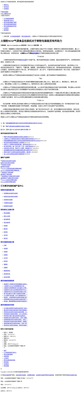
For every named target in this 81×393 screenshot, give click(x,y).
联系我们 (6, 30)
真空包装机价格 (72, 375)
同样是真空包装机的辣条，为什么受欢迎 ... (16, 314)
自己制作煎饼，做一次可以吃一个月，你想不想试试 (18, 146)
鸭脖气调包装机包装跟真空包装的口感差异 (18, 126)
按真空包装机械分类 (7, 190)
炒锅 (5, 245)
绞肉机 (6, 225)
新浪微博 (18, 129)
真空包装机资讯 (26, 36)
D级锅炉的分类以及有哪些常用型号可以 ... (16, 290)
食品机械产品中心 (9, 20)
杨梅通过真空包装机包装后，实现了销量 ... (16, 317)
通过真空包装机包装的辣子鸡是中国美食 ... (16, 310)
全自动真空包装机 (21, 375)
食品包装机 (35, 53)
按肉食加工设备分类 (7, 209)
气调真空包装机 (8, 203)
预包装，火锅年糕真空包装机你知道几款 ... (16, 297)
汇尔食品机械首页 (9, 18)
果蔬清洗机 (7, 270)
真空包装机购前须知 (9, 360)
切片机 (6, 235)
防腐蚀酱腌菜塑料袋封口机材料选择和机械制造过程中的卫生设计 (24, 123)
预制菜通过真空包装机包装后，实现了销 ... (16, 323)
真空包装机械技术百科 (10, 26)
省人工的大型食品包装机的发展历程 (14, 154)
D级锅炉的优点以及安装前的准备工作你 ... (16, 291)
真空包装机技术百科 (7, 305)
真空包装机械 (50, 375)
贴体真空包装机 (5, 166)
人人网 (29, 129)
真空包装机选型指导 (7, 280)
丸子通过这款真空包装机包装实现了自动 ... (16, 308)
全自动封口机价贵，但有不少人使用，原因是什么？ (18, 148)
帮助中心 (6, 5)
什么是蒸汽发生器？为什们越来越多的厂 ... (16, 295)
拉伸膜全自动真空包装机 (11, 193)
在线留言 (6, 8)
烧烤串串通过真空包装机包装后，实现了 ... (16, 319)
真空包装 (23, 60)
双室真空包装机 (8, 199)
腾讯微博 (24, 129)
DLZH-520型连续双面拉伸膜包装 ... (10, 170)
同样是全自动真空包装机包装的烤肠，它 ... (16, 312)
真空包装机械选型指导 (10, 24)
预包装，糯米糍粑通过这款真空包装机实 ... (16, 301)
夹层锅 (6, 248)
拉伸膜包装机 (31, 375)
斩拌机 (6, 232)
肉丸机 (6, 261)
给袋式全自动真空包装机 (8, 163)
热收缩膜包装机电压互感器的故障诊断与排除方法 (18, 150)
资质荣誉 (6, 356)
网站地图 (6, 366)
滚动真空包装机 (40, 375)
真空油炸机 (7, 222)
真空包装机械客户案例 (10, 22)
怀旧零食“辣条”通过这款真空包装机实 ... (15, 316)
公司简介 (6, 358)
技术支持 (6, 6)
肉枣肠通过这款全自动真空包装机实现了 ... (16, 299)
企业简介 (6, 28)
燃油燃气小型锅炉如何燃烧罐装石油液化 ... (16, 284)
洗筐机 (6, 267)
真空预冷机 (7, 274)
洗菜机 (6, 251)
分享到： (4, 129)
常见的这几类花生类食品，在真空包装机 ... (16, 325)
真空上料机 (7, 216)
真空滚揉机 (7, 213)
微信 (8, 129)
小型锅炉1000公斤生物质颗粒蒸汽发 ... (14, 286)
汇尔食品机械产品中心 (10, 352)
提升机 (6, 238)
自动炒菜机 (7, 277)
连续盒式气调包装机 (6, 174)
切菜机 (6, 255)
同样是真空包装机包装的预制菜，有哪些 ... (16, 321)
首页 (5, 350)
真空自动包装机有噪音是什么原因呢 (14, 142)
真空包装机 (6, 375)
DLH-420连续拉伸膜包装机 (8, 182)
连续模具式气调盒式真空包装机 (9, 178)
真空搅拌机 (7, 219)
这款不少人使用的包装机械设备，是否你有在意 (17, 144)
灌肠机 (6, 264)
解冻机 (6, 229)
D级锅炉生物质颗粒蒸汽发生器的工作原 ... (16, 288)
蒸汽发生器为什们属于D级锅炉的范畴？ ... (16, 293)
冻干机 (6, 258)
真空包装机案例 (8, 354)
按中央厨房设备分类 (7, 242)
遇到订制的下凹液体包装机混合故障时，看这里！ (18, 152)
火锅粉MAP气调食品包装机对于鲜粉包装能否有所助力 (19, 138)
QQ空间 (13, 129)
